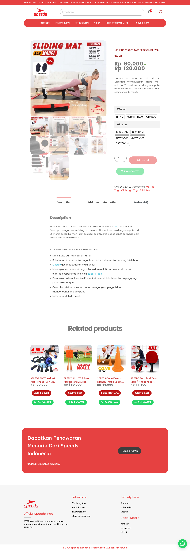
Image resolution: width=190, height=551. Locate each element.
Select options (110, 393)
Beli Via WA (44, 402)
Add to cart (143, 160)
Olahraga (126, 190)
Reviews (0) (140, 202)
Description (64, 202)
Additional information (102, 202)
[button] (182, 543)
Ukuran (122, 124)
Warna (121, 109)
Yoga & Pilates (141, 190)
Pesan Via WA (131, 171)
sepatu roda (95, 273)
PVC (117, 226)
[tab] (64, 201)
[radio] (120, 117)
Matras (56, 264)
